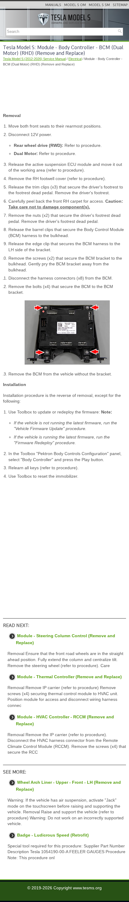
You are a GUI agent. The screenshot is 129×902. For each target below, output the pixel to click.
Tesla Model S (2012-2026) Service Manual (34, 59)
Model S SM (99, 5)
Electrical (75, 59)
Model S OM (75, 5)
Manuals (53, 5)
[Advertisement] (64, 90)
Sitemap (120, 5)
